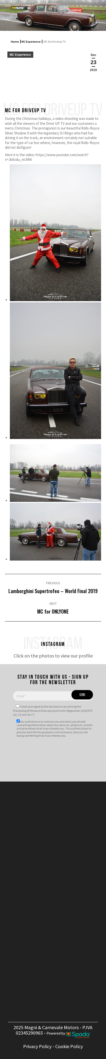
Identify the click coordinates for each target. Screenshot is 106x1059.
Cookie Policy (69, 1046)
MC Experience (31, 41)
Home (15, 41)
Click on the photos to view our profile (53, 656)
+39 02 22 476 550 (57, 899)
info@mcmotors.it (60, 919)
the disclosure (52, 706)
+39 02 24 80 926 (57, 905)
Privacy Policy (37, 1046)
